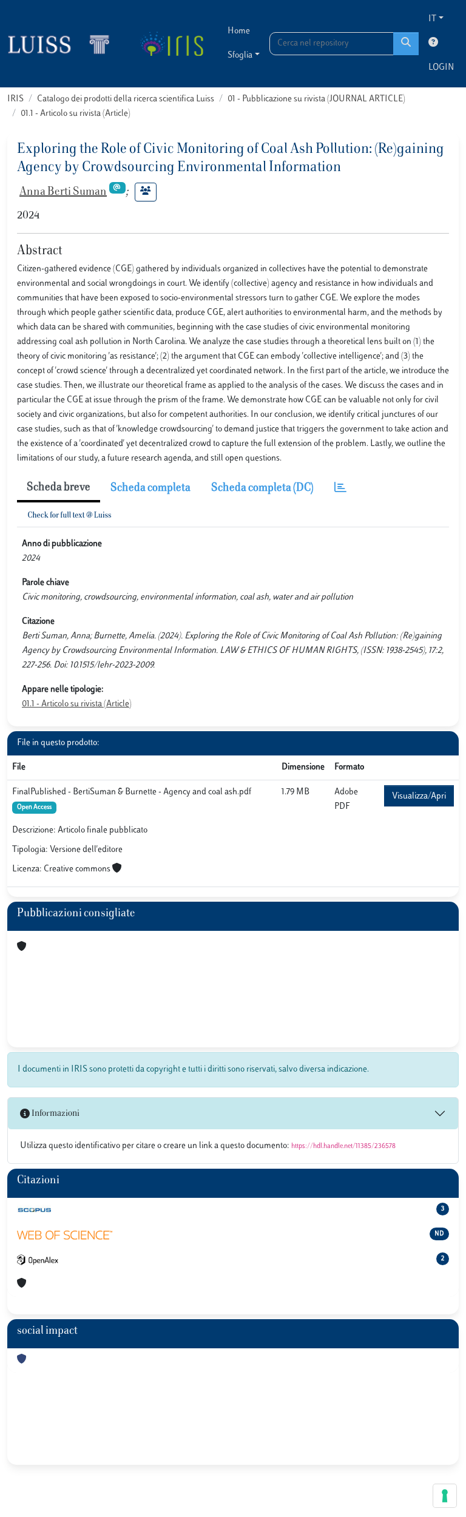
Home (239, 31)
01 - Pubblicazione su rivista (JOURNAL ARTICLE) (316, 99)
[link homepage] (63, 43)
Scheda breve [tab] (58, 487)
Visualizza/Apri (419, 796)
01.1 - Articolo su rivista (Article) (75, 113)
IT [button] (432, 19)
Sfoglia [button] (240, 55)
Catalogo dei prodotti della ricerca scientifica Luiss (125, 99)
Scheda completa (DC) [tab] (262, 488)
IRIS (15, 99)
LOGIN (441, 67)
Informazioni (54, 1113)
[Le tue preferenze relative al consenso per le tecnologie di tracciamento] (444, 1495)
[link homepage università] (171, 43)
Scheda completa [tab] (150, 488)
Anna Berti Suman (63, 192)
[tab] (340, 489)
